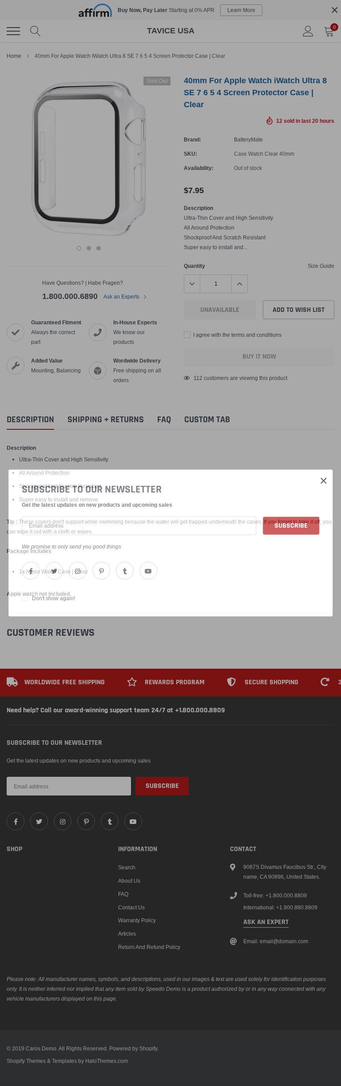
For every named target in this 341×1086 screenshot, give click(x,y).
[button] (323, 480)
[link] (31, 571)
